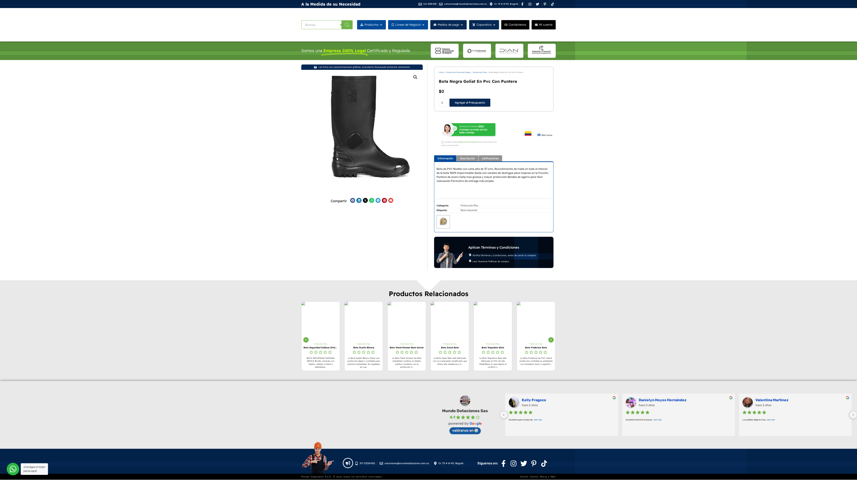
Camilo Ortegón (652, 400)
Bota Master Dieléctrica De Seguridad (555, 347)
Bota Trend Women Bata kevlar (383, 347)
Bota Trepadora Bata (469, 347)
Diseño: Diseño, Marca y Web (538, 477)
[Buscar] (347, 24)
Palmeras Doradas (538, 400)
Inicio (441, 72)
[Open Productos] (381, 25)
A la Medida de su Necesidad (330, 4)
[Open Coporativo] (494, 25)
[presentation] (306, 340)
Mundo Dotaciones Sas (465, 410)
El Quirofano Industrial (775, 400)
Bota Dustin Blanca (339, 347)
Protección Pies (480, 72)
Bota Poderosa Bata (512, 347)
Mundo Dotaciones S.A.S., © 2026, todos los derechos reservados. (341, 477)
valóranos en (463, 430)
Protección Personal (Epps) (458, 72)
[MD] (443, 221)
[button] (415, 77)
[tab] (445, 158)
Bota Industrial (469, 210)
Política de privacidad (467, 142)
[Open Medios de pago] (461, 25)
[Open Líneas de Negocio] (423, 25)
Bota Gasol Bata (426, 347)
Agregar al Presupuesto (470, 102)
